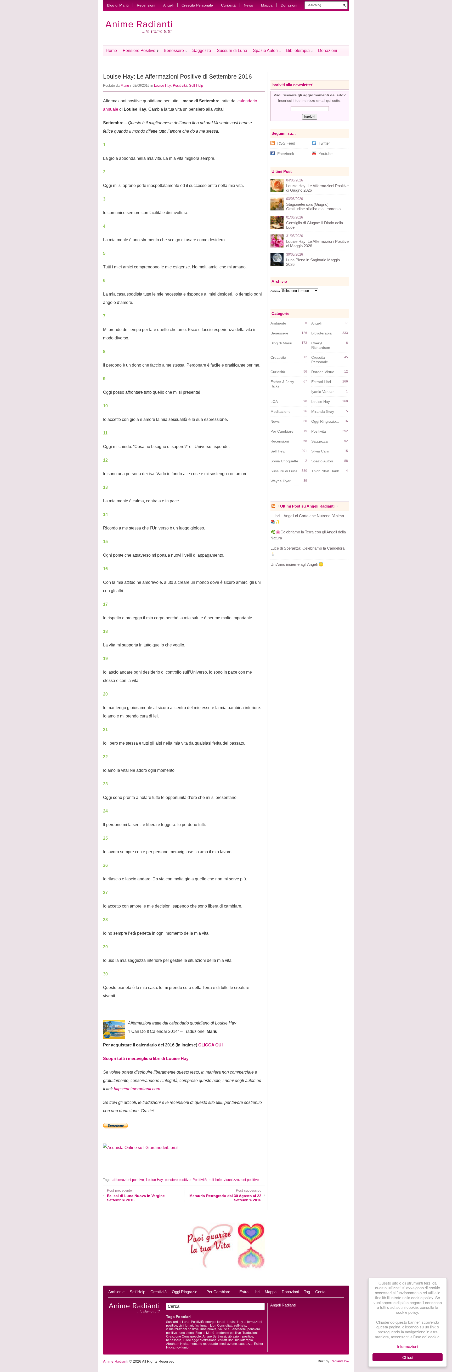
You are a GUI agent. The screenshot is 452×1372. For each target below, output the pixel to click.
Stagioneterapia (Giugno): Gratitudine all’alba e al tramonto (313, 206)
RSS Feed (286, 143)
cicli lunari (186, 1325)
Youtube (325, 153)
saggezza (245, 1344)
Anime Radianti (115, 1361)
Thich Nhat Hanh (325, 471)
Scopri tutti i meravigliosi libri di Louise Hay (146, 1058)
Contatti (321, 1291)
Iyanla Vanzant (323, 392)
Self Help (196, 85)
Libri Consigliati (221, 1325)
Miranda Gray (322, 411)
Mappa (267, 5)
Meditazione (280, 411)
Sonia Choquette (284, 461)
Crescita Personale (197, 5)
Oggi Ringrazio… (186, 1291)
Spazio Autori (265, 50)
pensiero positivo (177, 1180)
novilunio (182, 1347)
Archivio (275, 291)
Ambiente (278, 323)
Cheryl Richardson (320, 345)
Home (111, 50)
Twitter (324, 143)
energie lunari (215, 1322)
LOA (274, 401)
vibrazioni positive (240, 1336)
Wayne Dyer (280, 481)
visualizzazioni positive (241, 1180)
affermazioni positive (128, 1180)
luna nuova (208, 1329)
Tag (307, 1291)
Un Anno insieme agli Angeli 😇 (297, 564)
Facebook (285, 153)
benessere (173, 1340)
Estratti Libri (321, 382)
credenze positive (228, 1333)
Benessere (174, 50)
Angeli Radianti (283, 1305)
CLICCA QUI (210, 1045)
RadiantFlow (339, 1361)
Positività (180, 85)
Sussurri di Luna (232, 50)
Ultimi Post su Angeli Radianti (307, 506)
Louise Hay (162, 85)
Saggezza (201, 50)
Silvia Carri (320, 451)
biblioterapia (244, 1340)
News (248, 5)
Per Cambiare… (220, 1291)
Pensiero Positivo (139, 50)
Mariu (125, 85)
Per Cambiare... (283, 431)
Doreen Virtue (322, 372)
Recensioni (146, 5)
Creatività (278, 357)
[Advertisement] (164, 1168)
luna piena (186, 1333)
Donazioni (289, 5)
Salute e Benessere (232, 1329)
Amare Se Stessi (214, 1336)
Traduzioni (250, 1333)
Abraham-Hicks (177, 1344)
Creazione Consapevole (183, 1336)
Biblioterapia (298, 50)
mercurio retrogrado (204, 1344)
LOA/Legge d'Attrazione (200, 1340)
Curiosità (228, 5)
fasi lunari (201, 1325)
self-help (215, 1180)
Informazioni (407, 1346)
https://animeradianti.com (137, 1089)
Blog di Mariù (118, 5)
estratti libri (226, 1340)
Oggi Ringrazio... (325, 421)
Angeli (168, 5)
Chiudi (407, 1357)
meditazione (228, 1344)
